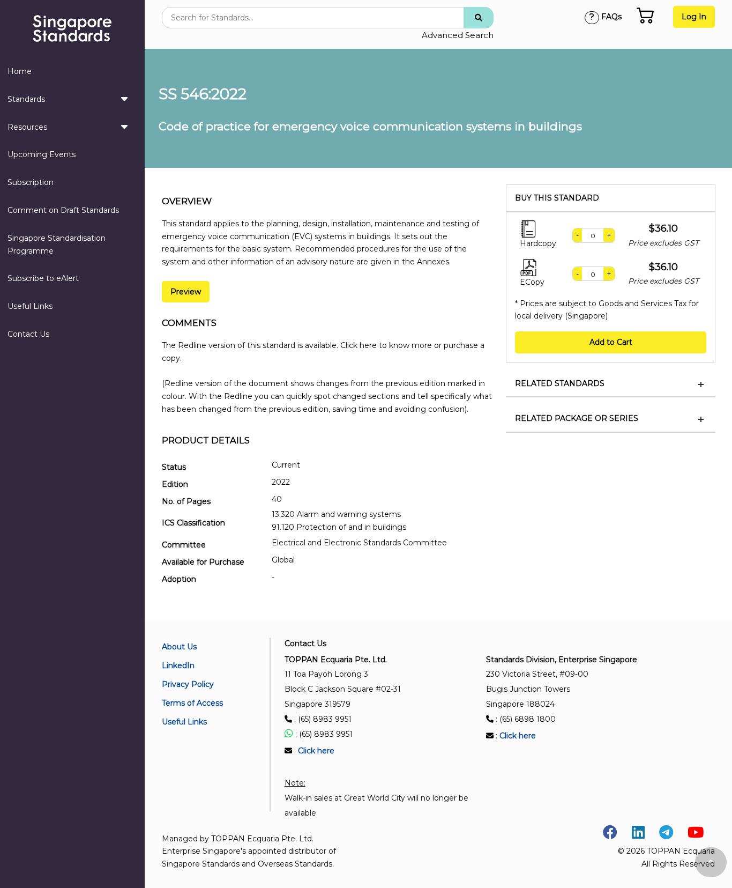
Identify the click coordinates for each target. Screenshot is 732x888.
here (368, 345)
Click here (316, 751)
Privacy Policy (188, 684)
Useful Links (30, 306)
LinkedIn (178, 665)
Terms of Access (192, 703)
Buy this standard (557, 198)
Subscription (31, 182)
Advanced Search (458, 35)
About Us (179, 647)
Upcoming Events (42, 154)
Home (20, 71)
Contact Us (28, 334)
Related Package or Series (576, 418)
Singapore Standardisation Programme (57, 244)
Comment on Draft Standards (63, 210)
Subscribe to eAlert (43, 278)
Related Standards (559, 383)
